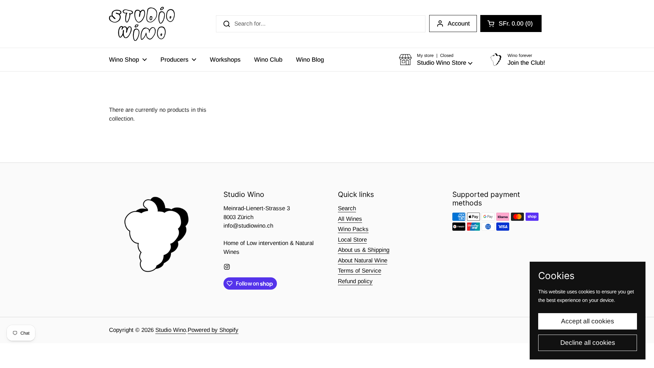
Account (459, 23)
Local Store (352, 239)
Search (347, 208)
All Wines (350, 219)
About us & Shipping (363, 250)
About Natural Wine (362, 260)
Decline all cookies (587, 342)
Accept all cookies (587, 321)
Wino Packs (353, 229)
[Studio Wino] (142, 24)
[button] (511, 23)
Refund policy (355, 281)
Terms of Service (359, 270)
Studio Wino (170, 330)
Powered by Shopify (213, 330)
